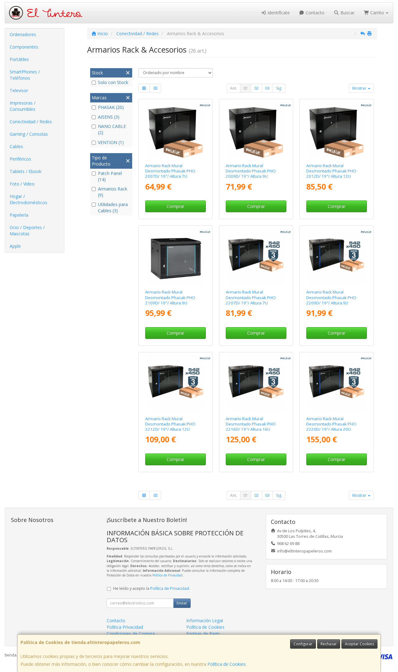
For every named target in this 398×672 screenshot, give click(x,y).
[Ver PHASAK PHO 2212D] (175, 382)
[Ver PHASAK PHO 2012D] (336, 129)
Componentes (24, 47)
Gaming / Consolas (29, 134)
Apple (15, 246)
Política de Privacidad (167, 575)
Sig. (279, 88)
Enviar (182, 603)
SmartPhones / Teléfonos (25, 75)
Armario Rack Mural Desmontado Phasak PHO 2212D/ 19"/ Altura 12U (170, 424)
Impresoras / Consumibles (22, 106)
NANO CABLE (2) (112, 129)
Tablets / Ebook (25, 171)
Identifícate (278, 13)
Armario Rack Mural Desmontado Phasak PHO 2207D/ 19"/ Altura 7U (251, 297)
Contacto (314, 13)
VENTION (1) (111, 142)
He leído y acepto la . (151, 588)
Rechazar (329, 643)
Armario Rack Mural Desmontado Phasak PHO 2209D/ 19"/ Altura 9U (331, 297)
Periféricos (20, 159)
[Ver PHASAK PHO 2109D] (175, 256)
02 (256, 88)
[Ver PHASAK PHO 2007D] (175, 129)
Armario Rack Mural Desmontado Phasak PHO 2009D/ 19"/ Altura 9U (251, 171)
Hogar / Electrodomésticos (28, 199)
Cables (16, 146)
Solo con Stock (113, 82)
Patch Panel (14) (110, 176)
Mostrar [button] (359, 88)
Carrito (377, 13)
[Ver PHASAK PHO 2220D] (336, 382)
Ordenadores (23, 34)
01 (245, 88)
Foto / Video (22, 184)
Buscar (346, 13)
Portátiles (19, 59)
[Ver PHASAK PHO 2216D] (256, 382)
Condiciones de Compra (131, 634)
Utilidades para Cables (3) (113, 207)
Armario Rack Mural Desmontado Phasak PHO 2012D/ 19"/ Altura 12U (331, 171)
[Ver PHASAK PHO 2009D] (256, 129)
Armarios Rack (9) (112, 192)
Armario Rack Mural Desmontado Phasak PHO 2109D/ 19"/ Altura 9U (170, 297)
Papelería (19, 215)
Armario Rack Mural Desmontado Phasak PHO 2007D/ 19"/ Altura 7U (170, 171)
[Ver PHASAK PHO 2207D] (256, 256)
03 (267, 88)
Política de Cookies (226, 664)
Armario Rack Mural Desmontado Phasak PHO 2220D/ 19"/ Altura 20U (331, 424)
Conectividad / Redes (31, 122)
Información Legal (204, 620)
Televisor (19, 90)
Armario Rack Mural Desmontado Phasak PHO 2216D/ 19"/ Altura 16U (251, 424)
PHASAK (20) (111, 107)
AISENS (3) (108, 117)
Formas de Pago (203, 634)
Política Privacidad (125, 627)
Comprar (175, 206)
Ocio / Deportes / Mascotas (27, 230)
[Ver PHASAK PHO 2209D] (336, 256)
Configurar (303, 643)
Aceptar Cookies (359, 643)
